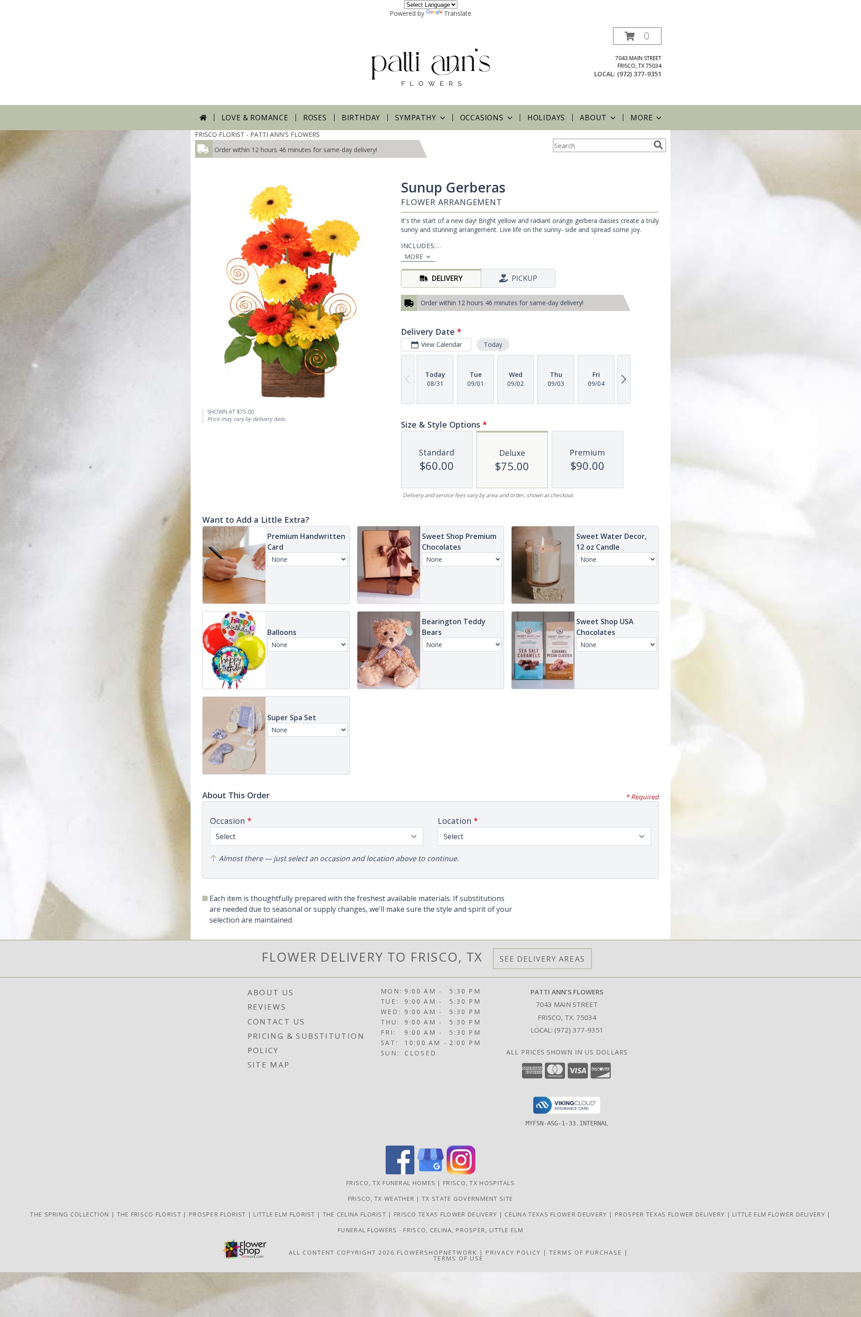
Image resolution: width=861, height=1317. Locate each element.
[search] (658, 145)
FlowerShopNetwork (437, 1252)
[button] (637, 36)
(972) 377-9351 (639, 74)
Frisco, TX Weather (381, 1198)
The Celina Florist (355, 1214)
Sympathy (415, 118)
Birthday (361, 118)
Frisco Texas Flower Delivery (446, 1214)
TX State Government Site (467, 1198)
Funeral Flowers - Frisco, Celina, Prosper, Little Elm (430, 1230)
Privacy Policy (513, 1252)
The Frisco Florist (150, 1214)
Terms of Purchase (585, 1252)
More (641, 118)
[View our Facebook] (400, 1172)
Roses (315, 118)
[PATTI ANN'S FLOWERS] (431, 66)
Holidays (546, 118)
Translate (457, 13)
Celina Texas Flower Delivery (556, 1214)
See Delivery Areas (542, 959)
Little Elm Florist (285, 1214)
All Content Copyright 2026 (342, 1252)
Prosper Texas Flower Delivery (671, 1214)
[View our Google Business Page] (430, 1172)
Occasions (482, 118)
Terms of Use (458, 1258)
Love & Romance (255, 118)
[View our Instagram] (461, 1172)
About (593, 118)
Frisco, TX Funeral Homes (390, 1183)
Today (493, 344)
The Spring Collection (70, 1214)
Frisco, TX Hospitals (479, 1183)
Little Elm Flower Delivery (779, 1214)
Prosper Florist (218, 1214)
